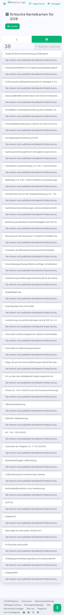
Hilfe (49, 605)
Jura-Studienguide (12, 612)
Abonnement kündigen (14, 608)
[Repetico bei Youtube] (38, 612)
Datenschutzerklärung (44, 601)
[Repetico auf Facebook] (28, 612)
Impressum (27, 601)
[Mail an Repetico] (24, 612)
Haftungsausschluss (12, 605)
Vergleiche (41, 608)
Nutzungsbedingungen (34, 605)
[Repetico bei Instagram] (33, 612)
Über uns (30, 608)
